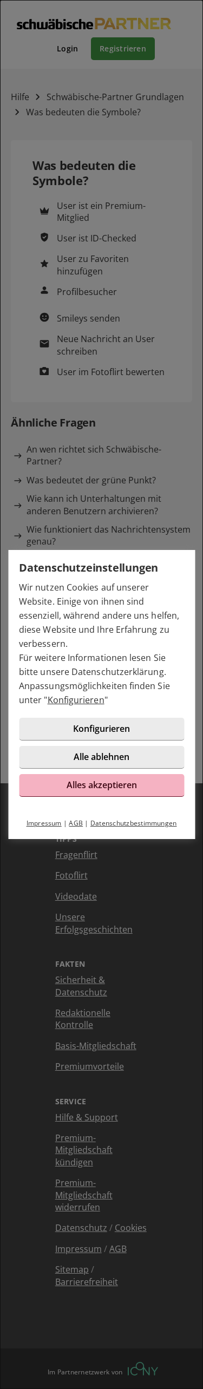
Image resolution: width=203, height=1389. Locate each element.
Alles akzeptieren (102, 785)
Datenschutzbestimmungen (133, 823)
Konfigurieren (76, 700)
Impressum (44, 823)
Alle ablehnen (101, 757)
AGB (76, 823)
